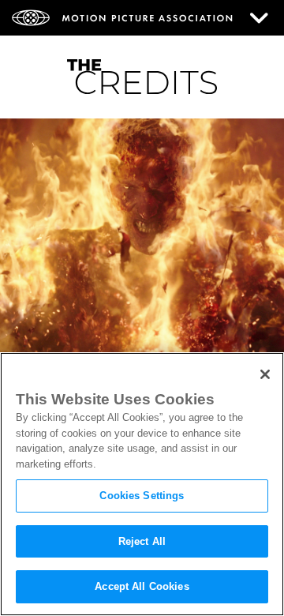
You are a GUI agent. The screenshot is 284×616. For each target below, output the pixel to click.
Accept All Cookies (142, 586)
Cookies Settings (141, 495)
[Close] (265, 374)
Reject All (142, 541)
